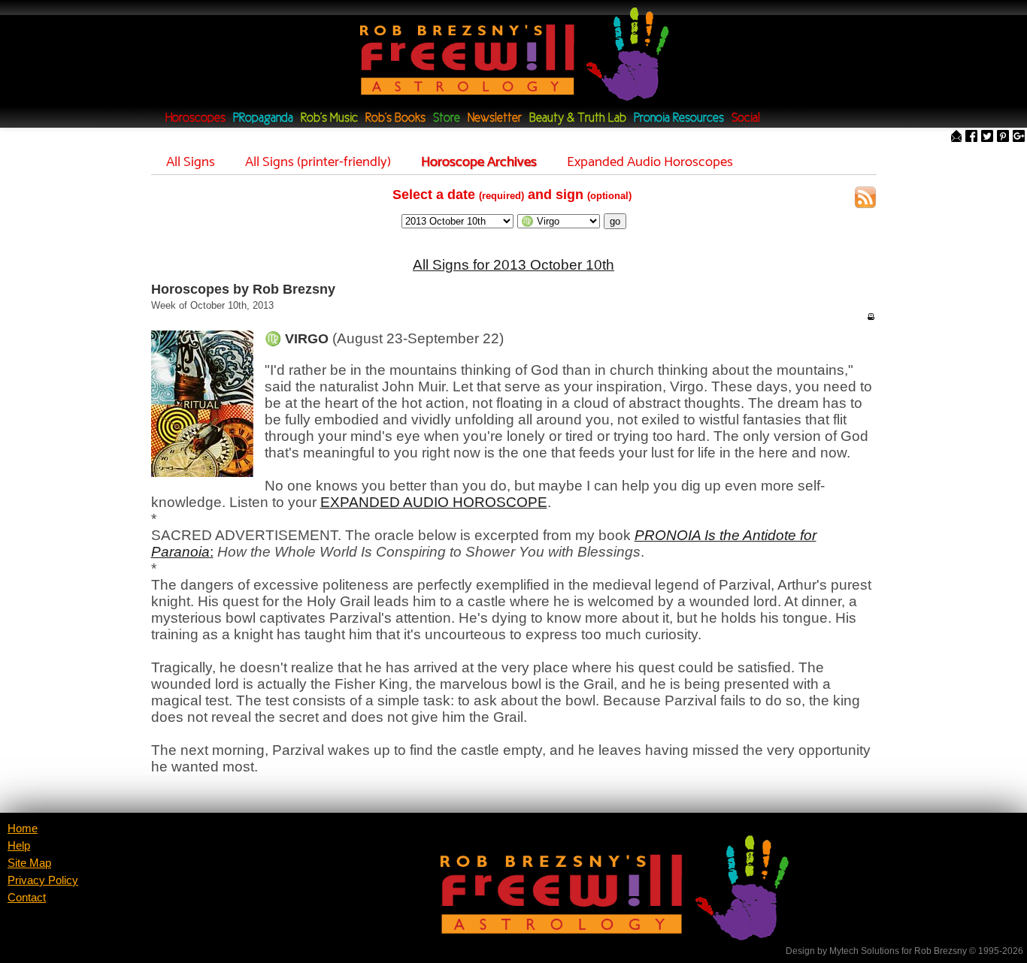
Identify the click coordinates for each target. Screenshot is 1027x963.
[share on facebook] (971, 137)
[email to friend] (956, 137)
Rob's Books (395, 118)
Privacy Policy (43, 880)
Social (746, 118)
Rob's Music (329, 118)
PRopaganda (263, 118)
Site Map (29, 863)
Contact (27, 898)
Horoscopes (195, 118)
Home (23, 829)
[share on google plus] (1019, 137)
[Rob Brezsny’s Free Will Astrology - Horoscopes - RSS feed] (865, 199)
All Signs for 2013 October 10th (513, 265)
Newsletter (495, 118)
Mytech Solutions (864, 951)
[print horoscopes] (871, 316)
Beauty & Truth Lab (577, 118)
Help (19, 846)
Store (446, 118)
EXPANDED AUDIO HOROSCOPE (433, 502)
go (615, 221)
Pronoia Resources (679, 118)
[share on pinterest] (1003, 137)
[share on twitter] (987, 137)
